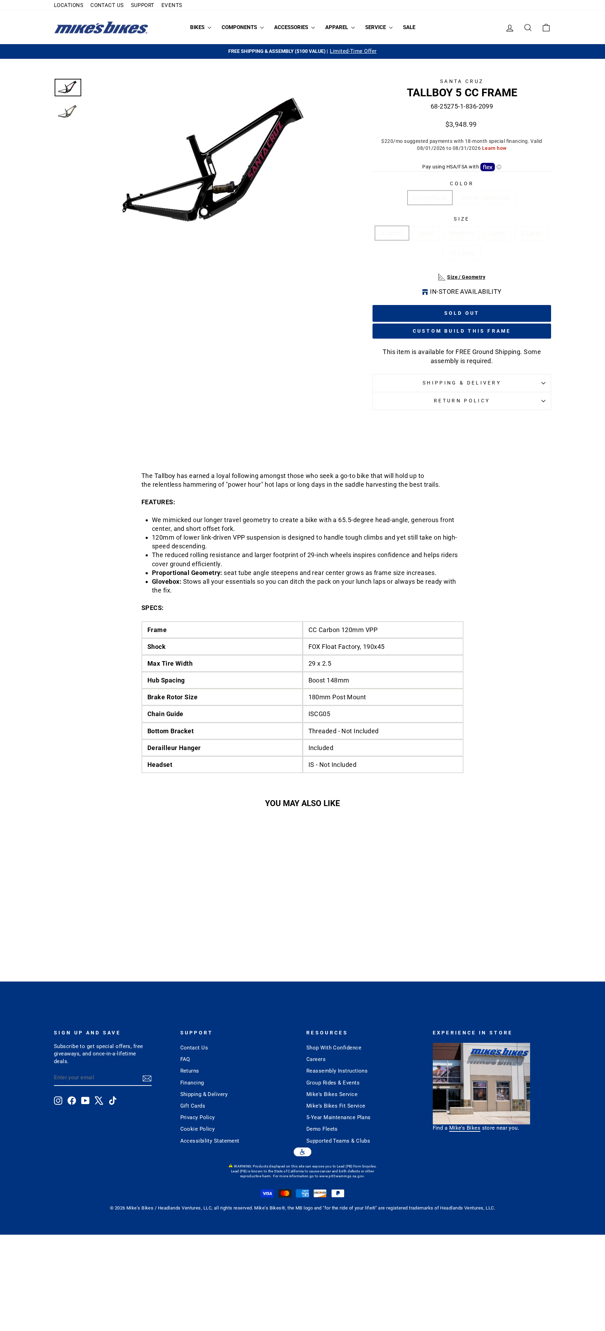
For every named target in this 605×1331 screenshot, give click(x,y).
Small (426, 233)
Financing (192, 1083)
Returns (189, 1071)
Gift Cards (193, 1106)
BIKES (198, 27)
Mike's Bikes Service (331, 1094)
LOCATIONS (68, 5)
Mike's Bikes (464, 1128)
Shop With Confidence (333, 1048)
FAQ (185, 1059)
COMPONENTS (240, 27)
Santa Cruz (462, 81)
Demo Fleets (322, 1129)
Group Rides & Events (333, 1083)
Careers (316, 1059)
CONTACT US (107, 5)
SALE (409, 27)
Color (462, 184)
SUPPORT (142, 5)
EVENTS (171, 5)
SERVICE (376, 27)
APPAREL (337, 27)
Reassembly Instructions (337, 1071)
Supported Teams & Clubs (338, 1141)
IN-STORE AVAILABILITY (465, 291)
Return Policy (462, 401)
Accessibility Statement (209, 1141)
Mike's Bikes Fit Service (336, 1106)
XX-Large (461, 253)
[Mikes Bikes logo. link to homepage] (101, 27)
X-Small (392, 233)
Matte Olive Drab (485, 197)
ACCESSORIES (292, 27)
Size (462, 219)
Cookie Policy (197, 1129)
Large (496, 233)
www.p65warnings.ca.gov (341, 1176)
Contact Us (194, 1048)
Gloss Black (430, 197)
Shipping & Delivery (462, 383)
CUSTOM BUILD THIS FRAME (462, 331)
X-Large (531, 233)
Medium (462, 233)
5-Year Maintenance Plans (338, 1117)
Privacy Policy (197, 1117)
